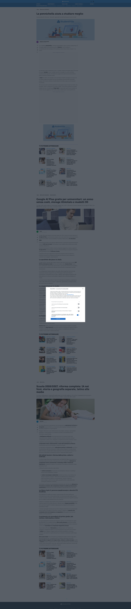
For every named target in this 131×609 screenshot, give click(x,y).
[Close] (83, 289)
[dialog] (65, 304)
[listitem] (65, 301)
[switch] (78, 304)
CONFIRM (58, 318)
